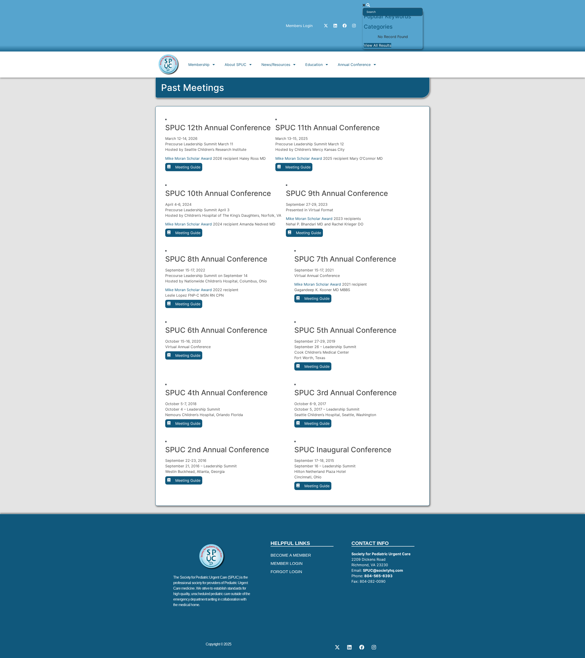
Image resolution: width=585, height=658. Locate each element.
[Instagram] (354, 26)
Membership (199, 64)
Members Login (299, 25)
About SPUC (235, 64)
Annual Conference (354, 64)
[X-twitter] (326, 26)
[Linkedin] (335, 26)
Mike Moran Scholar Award (188, 158)
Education (314, 64)
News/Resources (275, 64)
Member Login (287, 563)
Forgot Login (286, 571)
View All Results (377, 45)
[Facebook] (344, 26)
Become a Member (291, 555)
